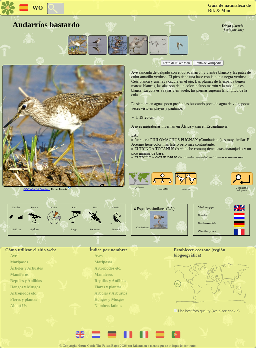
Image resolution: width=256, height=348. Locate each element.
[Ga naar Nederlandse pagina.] (239, 216)
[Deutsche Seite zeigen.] (239, 224)
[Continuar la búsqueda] (242, 178)
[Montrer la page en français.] (239, 232)
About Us (18, 306)
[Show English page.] (239, 208)
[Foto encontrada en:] (70, 188)
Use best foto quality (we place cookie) (208, 311)
